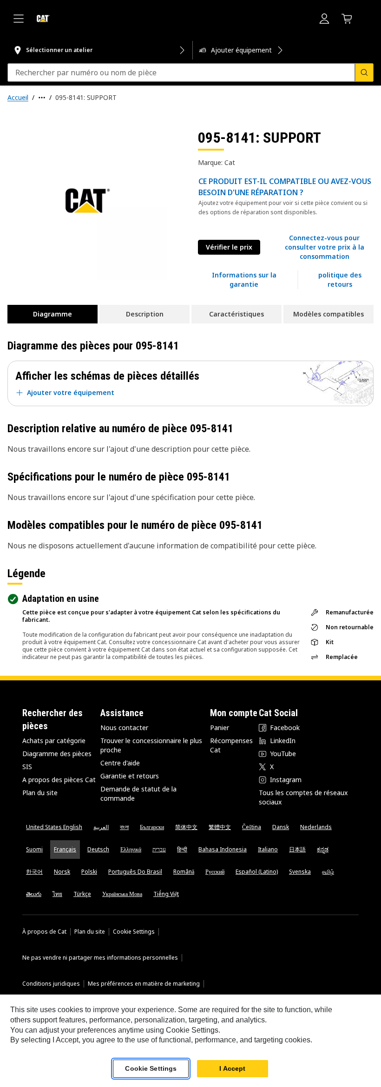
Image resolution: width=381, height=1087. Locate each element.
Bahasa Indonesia (222, 849)
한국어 (34, 872)
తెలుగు (33, 894)
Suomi (34, 849)
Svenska (300, 872)
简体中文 (186, 827)
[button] (324, 247)
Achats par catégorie (53, 740)
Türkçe (82, 894)
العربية (101, 827)
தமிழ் (328, 872)
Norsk (62, 872)
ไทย (57, 894)
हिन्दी (182, 849)
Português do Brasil (135, 872)
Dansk (280, 827)
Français (65, 849)
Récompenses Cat (231, 745)
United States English (54, 827)
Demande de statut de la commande (138, 793)
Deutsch (98, 849)
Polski (89, 872)
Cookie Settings (134, 931)
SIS (27, 766)
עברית (159, 849)
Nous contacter (124, 727)
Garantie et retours (129, 775)
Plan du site (40, 792)
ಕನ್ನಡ (322, 849)
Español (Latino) (257, 872)
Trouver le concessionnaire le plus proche (151, 745)
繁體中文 (220, 827)
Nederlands (316, 827)
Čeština (251, 827)
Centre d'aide (120, 762)
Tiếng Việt (166, 894)
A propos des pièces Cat (59, 779)
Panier (219, 727)
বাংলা (124, 827)
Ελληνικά (130, 849)
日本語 (297, 849)
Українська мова (122, 894)
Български (152, 827)
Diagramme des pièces (57, 753)
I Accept (232, 1068)
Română (183, 872)
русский (214, 872)
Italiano (268, 849)
